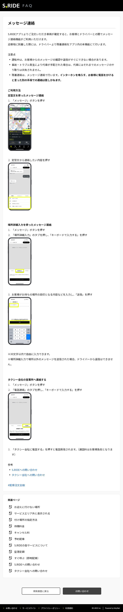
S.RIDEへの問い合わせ (24, 470)
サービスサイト (29, 608)
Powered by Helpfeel (112, 608)
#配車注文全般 (16, 485)
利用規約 (69, 608)
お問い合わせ (82, 591)
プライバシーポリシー (50, 608)
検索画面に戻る (41, 591)
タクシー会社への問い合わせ (28, 475)
